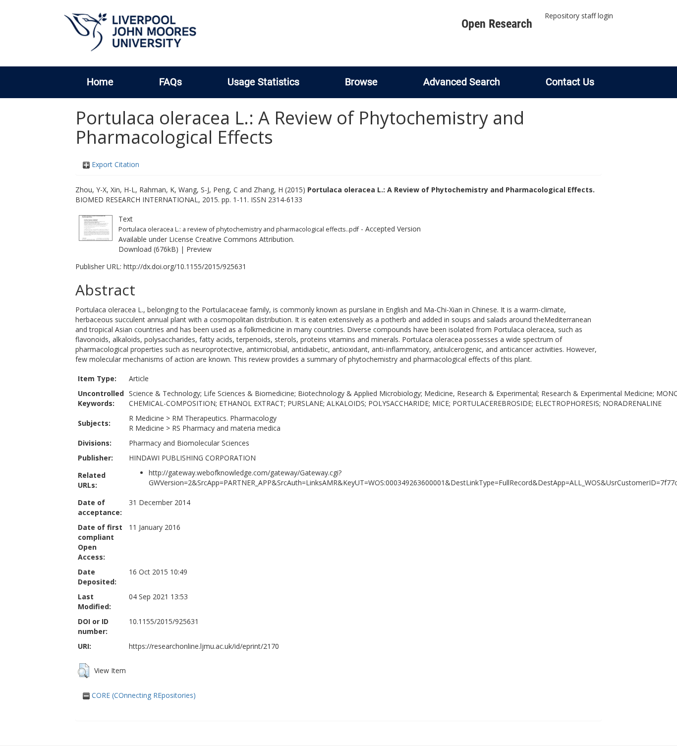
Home (100, 82)
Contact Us (570, 82)
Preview (199, 249)
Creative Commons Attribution (244, 239)
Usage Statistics (263, 82)
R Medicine (146, 418)
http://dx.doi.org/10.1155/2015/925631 (184, 266)
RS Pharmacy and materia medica (226, 428)
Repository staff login (579, 15)
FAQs (170, 82)
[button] (83, 670)
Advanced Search (461, 82)
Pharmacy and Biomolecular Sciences (189, 443)
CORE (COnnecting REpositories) (143, 695)
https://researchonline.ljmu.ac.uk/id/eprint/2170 (204, 646)
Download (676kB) (148, 249)
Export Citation (114, 164)
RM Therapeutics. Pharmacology (224, 418)
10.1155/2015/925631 (164, 621)
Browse (361, 82)
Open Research (496, 24)
